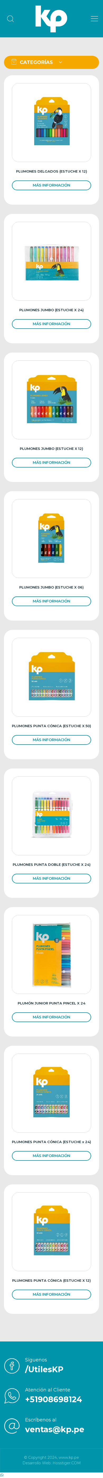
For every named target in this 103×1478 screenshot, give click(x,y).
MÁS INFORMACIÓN (51, 185)
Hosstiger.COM (67, 1463)
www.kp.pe (69, 1457)
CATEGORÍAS (35, 62)
